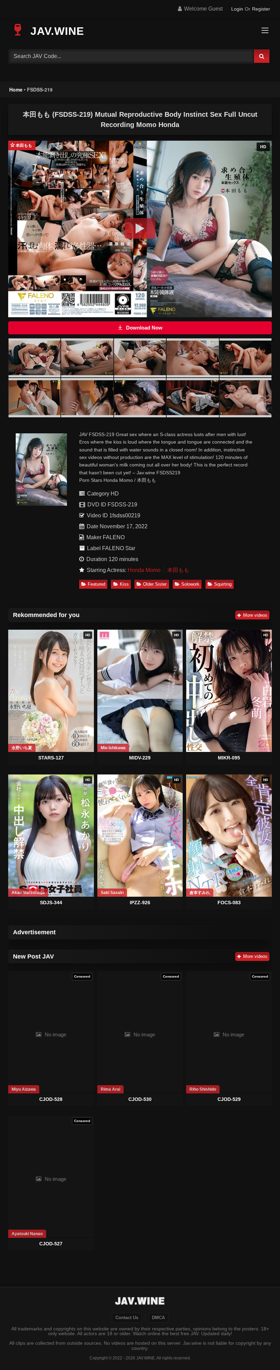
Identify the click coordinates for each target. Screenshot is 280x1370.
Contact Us (126, 1317)
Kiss (124, 584)
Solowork (190, 584)
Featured (96, 584)
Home (16, 89)
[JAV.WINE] (140, 1302)
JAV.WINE (55, 31)
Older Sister (155, 584)
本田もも (178, 570)
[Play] (140, 228)
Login (237, 9)
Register (261, 9)
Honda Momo (144, 570)
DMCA (158, 1317)
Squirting (223, 584)
